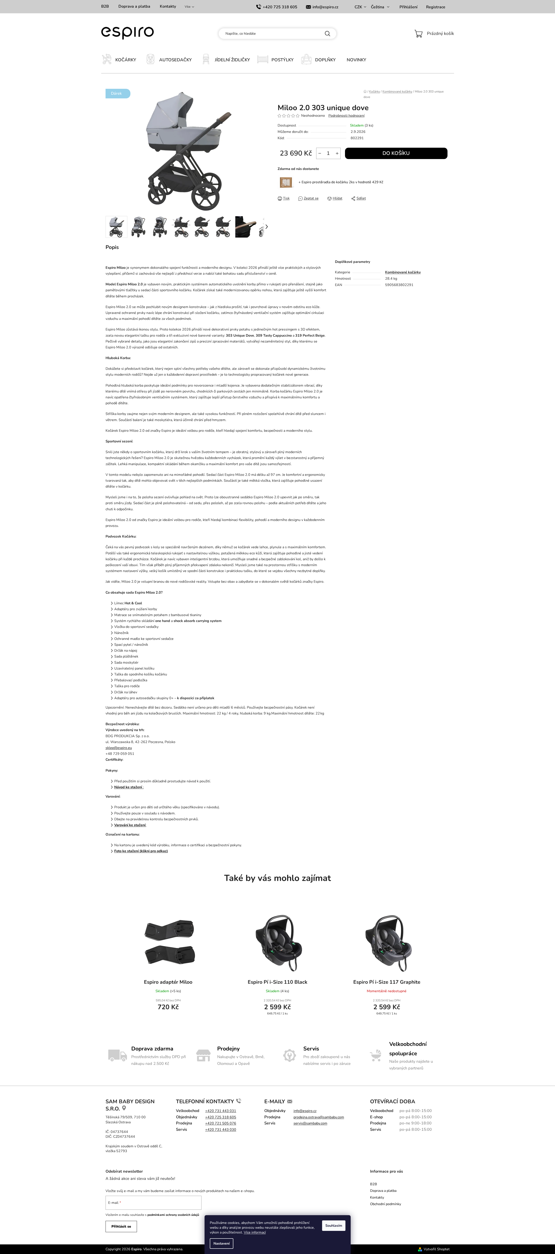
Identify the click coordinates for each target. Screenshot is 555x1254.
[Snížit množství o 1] (319, 153)
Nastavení (221, 1243)
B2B (105, 6)
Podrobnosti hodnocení (346, 115)
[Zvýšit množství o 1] (337, 153)
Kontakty (168, 6)
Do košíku (396, 153)
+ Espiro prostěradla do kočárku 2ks (341, 182)
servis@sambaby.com (310, 1123)
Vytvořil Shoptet (437, 1249)
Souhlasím (333, 1225)
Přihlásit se (121, 1226)
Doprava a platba (134, 6)
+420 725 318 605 (280, 7)
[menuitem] (123, 60)
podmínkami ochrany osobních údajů (173, 1215)
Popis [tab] (112, 247)
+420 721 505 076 (220, 1123)
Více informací (255, 1232)
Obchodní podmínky (385, 1204)
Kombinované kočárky (403, 272)
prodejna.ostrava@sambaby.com (319, 1117)
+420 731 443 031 (220, 1110)
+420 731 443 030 (220, 1129)
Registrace (435, 7)
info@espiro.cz (325, 7)
